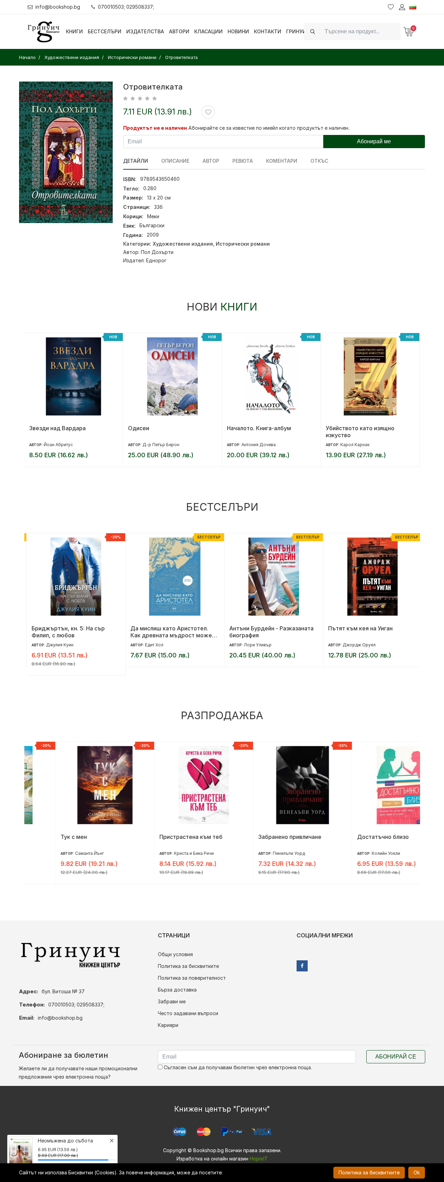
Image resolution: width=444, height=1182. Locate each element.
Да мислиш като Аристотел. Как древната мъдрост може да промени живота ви (169, 632)
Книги (74, 31)
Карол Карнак (354, 444)
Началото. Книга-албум (259, 428)
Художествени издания (183, 244)
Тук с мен (42, 836)
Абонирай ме (374, 141)
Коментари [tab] (281, 161)
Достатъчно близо (351, 836)
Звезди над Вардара (57, 428)
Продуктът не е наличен (155, 128)
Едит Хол (152, 644)
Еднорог (156, 260)
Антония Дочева (258, 444)
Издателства (145, 31)
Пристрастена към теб (159, 836)
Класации (208, 31)
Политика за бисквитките (188, 966)
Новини (238, 31)
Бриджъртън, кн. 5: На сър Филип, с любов (65, 632)
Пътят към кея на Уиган (358, 628)
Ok (416, 1172)
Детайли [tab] (135, 161)
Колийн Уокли (354, 853)
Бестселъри (104, 31)
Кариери (168, 1025)
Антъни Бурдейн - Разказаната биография (269, 632)
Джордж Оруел (356, 644)
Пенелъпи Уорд (257, 853)
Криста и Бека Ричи (162, 853)
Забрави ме (172, 1001)
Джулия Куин (57, 644)
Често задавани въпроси (188, 1013)
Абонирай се (395, 1057)
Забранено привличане (258, 836)
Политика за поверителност (192, 978)
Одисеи (138, 428)
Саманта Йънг (58, 853)
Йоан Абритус (58, 444)
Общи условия (175, 954)
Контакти (267, 31)
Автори (179, 31)
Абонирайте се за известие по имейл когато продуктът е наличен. (268, 128)
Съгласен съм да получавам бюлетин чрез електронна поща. (237, 1067)
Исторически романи (243, 244)
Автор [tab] (211, 161)
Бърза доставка (177, 990)
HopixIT (259, 1159)
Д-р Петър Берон (161, 444)
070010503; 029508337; (126, 7)
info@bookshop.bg (57, 7)
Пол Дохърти (157, 252)
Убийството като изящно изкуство (360, 432)
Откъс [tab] (319, 161)
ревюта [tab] (242, 161)
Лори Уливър (255, 644)
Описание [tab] (175, 161)
